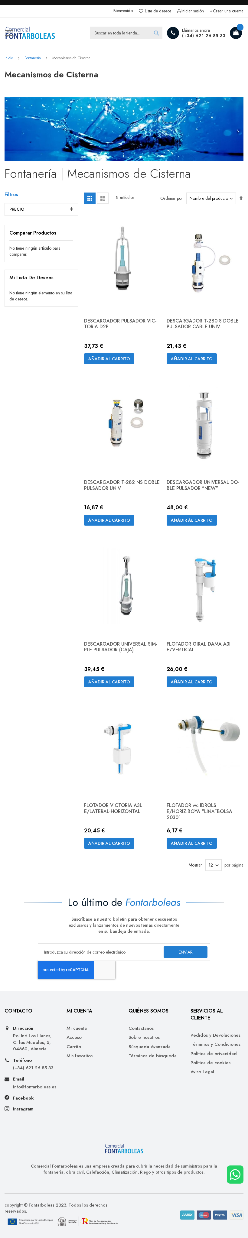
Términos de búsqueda (153, 1056)
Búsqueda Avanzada (150, 1047)
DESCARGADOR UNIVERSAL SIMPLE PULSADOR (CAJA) (120, 646)
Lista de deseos (157, 11)
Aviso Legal (202, 1072)
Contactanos (141, 1028)
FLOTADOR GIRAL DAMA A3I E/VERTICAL (198, 646)
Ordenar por (171, 198)
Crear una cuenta (228, 11)
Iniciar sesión (192, 11)
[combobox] (126, 33)
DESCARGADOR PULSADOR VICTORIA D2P (120, 323)
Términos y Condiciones (215, 1044)
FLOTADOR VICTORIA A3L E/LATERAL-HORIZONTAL (113, 808)
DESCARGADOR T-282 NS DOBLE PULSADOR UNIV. (122, 485)
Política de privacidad (214, 1054)
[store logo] (30, 33)
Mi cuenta (77, 1028)
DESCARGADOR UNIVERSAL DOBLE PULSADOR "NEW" (203, 485)
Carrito (74, 1047)
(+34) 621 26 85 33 (203, 35)
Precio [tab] (16, 209)
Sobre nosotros (144, 1037)
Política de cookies (210, 1063)
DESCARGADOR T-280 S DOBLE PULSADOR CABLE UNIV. (203, 323)
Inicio (9, 58)
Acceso (74, 1037)
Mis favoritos (80, 1056)
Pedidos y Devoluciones (215, 1035)
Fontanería (33, 58)
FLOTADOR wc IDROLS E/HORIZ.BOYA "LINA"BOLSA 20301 (199, 811)
